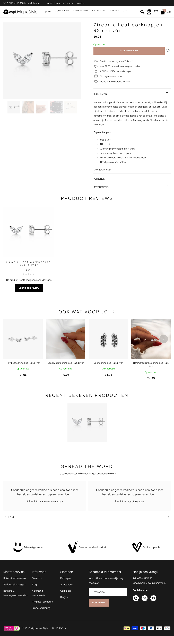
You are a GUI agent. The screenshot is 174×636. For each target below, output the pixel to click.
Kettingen (65, 578)
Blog (34, 584)
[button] (164, 339)
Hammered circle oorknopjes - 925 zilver (151, 364)
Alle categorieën (62, 11)
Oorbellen (65, 590)
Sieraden (66, 572)
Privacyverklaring (41, 607)
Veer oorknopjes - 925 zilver (108, 362)
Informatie (39, 572)
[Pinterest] (145, 598)
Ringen (64, 597)
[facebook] (153, 598)
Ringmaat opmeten (42, 601)
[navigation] (13, 107)
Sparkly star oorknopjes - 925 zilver (66, 362)
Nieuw (47, 12)
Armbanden (66, 584)
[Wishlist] (156, 12)
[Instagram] (136, 598)
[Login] (149, 12)
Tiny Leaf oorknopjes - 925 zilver (23, 362)
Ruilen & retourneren (14, 578)
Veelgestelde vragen (14, 584)
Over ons (36, 578)
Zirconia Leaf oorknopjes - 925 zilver (29, 263)
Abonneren (99, 602)
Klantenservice (14, 572)
